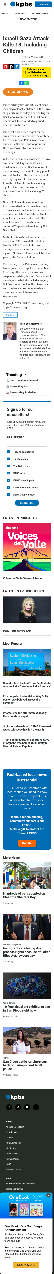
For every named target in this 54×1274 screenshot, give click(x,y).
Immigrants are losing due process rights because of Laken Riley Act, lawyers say (26, 952)
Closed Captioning (14, 1189)
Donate (27, 843)
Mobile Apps (11, 1148)
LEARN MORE (26, 1265)
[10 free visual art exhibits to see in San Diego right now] (27, 985)
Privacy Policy (12, 1159)
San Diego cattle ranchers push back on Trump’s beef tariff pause (25, 1065)
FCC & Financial (13, 1143)
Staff (8, 1164)
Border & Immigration (12, 944)
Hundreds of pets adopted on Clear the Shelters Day (24, 895)
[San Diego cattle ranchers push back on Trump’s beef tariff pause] (27, 1040)
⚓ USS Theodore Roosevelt (22, 380)
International (40, 13)
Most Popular (12, 643)
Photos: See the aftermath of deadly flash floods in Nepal (24, 714)
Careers (9, 1137)
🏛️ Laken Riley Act (17, 386)
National (20, 13)
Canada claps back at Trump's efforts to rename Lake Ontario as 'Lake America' (27, 685)
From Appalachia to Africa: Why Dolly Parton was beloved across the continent (25, 699)
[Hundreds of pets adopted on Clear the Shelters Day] (27, 875)
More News (11, 858)
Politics (6, 1058)
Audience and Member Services (20, 1183)
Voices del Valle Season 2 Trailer (23, 578)
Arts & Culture (9, 1003)
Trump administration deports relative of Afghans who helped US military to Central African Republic (26, 743)
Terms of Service (13, 1169)
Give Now (43, 4)
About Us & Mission (15, 1127)
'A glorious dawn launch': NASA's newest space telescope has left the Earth (27, 728)
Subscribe (27, 502)
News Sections (28, 19)
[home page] (21, 4)
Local (5, 13)
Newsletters (11, 1132)
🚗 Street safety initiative (21, 392)
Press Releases (13, 1153)
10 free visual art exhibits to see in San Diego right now (26, 1008)
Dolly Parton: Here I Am (17, 630)
